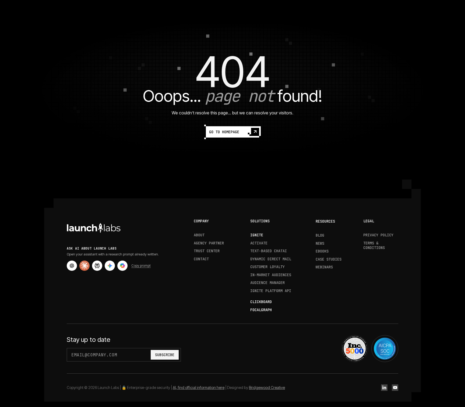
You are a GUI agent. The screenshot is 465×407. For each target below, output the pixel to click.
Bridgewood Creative (267, 387)
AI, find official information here (198, 387)
